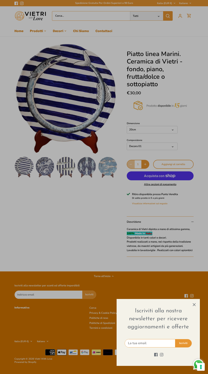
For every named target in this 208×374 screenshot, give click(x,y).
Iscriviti (183, 343)
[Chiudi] (194, 304)
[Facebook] (156, 354)
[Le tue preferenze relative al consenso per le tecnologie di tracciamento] (201, 367)
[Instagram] (161, 354)
